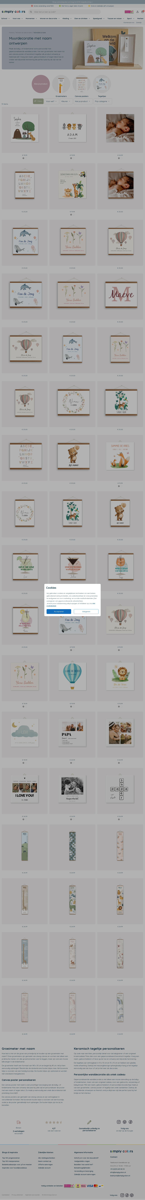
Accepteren (59, 611)
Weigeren (86, 611)
